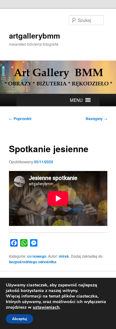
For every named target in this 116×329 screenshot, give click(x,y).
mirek (64, 256)
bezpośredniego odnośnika (32, 261)
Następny (96, 118)
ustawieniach (46, 307)
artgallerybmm (34, 35)
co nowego (36, 256)
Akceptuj (19, 318)
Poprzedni (20, 118)
